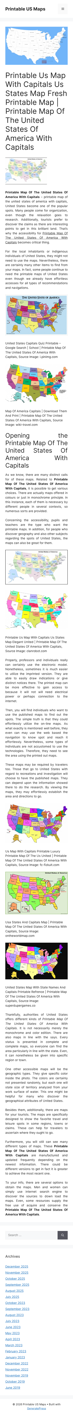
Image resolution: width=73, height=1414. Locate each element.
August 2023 (14, 1315)
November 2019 (16, 1375)
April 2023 (12, 1339)
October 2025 (15, 1278)
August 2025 (14, 1291)
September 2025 (17, 1285)
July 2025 (12, 1297)
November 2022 (16, 1369)
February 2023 (15, 1351)
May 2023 (12, 1333)
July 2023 (12, 1321)
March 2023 (14, 1345)
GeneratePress (36, 1408)
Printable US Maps (25, 9)
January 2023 (15, 1357)
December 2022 (16, 1363)
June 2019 (12, 1387)
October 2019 (15, 1381)
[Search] (63, 1235)
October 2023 (15, 1303)
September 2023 (17, 1309)
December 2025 (16, 1266)
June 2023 (13, 1327)
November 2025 (16, 1272)
